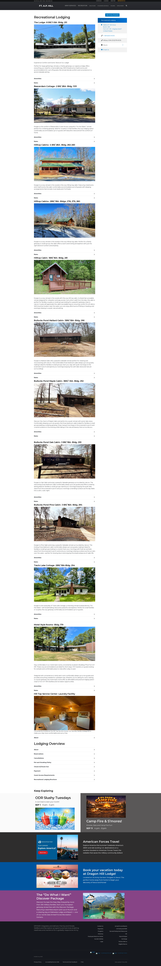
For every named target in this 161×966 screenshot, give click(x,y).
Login (101, 941)
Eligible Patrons (123, 944)
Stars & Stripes (123, 936)
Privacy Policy (37, 962)
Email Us (106, 50)
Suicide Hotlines (98, 939)
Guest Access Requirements (44, 775)
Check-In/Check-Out (41, 766)
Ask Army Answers (112, 15)
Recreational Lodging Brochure (45, 779)
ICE (126, 933)
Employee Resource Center (95, 936)
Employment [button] (120, 5)
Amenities (37, 78)
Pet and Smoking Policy (42, 762)
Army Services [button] (70, 5)
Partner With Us (123, 941)
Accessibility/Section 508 (52, 962)
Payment (37, 771)
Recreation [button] (82, 5)
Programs (100, 931)
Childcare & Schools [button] (103, 5)
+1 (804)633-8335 (109, 35)
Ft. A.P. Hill (46, 6)
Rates (36, 83)
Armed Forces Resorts (121, 926)
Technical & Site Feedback (70, 962)
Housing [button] (113, 5)
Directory (100, 933)
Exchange (124, 939)
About (36, 737)
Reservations (38, 754)
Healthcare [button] (92, 5)
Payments (100, 928)
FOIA (82, 962)
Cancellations (39, 758)
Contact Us (100, 926)
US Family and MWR (121, 928)
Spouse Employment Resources (118, 931)
